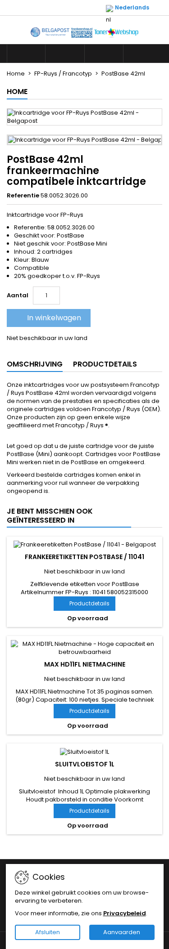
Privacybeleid (124, 913)
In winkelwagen (47, 318)
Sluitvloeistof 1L (84, 764)
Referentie (23, 196)
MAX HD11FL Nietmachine (84, 664)
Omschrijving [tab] (35, 364)
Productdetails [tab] (105, 364)
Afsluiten (47, 932)
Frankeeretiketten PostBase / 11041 (84, 556)
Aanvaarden (121, 932)
